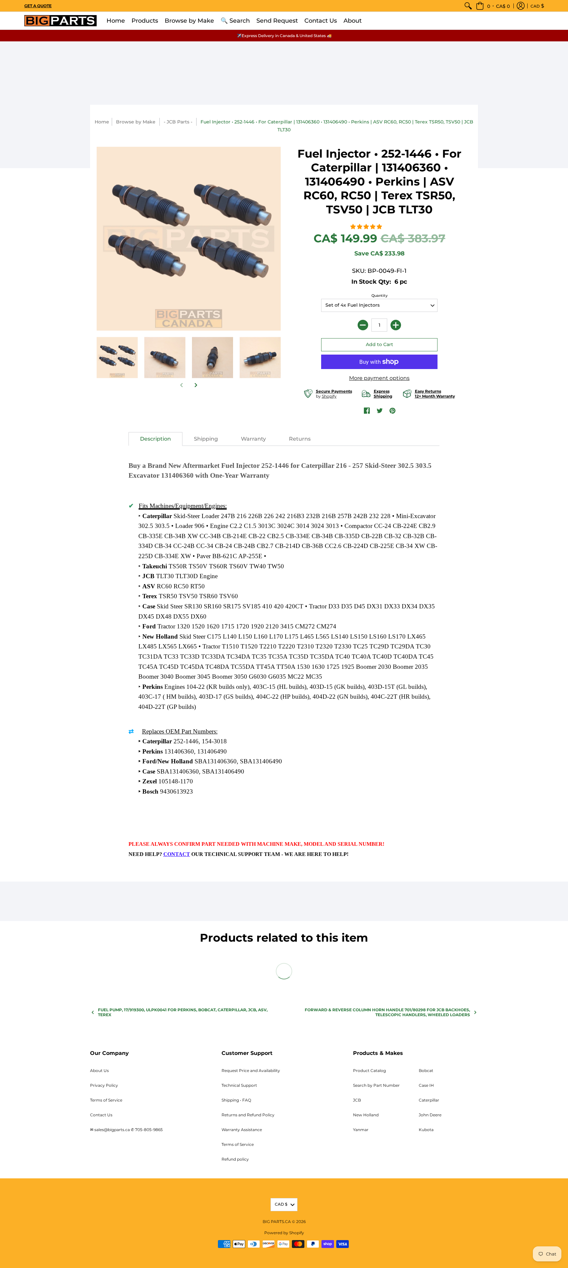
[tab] (155, 439)
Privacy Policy (104, 1085)
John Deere (430, 1114)
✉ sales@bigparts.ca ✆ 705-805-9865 (126, 1129)
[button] (493, 5)
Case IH (426, 1085)
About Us (99, 1070)
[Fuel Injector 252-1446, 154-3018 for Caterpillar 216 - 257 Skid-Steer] (164, 357)
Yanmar (360, 1129)
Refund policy (235, 1159)
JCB (357, 1100)
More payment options (379, 378)
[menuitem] (468, 5)
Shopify (329, 396)
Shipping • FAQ (236, 1100)
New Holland (366, 1114)
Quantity (379, 295)
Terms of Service (106, 1100)
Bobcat (426, 1070)
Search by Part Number (376, 1085)
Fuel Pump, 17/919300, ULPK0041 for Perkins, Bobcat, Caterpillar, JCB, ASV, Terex (183, 1012)
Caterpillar (429, 1100)
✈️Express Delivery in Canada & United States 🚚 (284, 35)
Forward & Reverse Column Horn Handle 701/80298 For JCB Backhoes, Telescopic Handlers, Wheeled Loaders (387, 1012)
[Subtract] (363, 325)
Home (102, 122)
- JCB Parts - (178, 122)
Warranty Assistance (242, 1129)
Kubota (426, 1129)
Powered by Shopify (284, 1232)
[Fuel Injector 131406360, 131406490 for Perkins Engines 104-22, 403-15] (212, 357)
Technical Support (239, 1085)
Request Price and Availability (251, 1070)
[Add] (395, 325)
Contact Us (101, 1114)
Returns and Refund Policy (248, 1114)
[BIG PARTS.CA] (60, 21)
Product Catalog (369, 1070)
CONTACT (176, 854)
